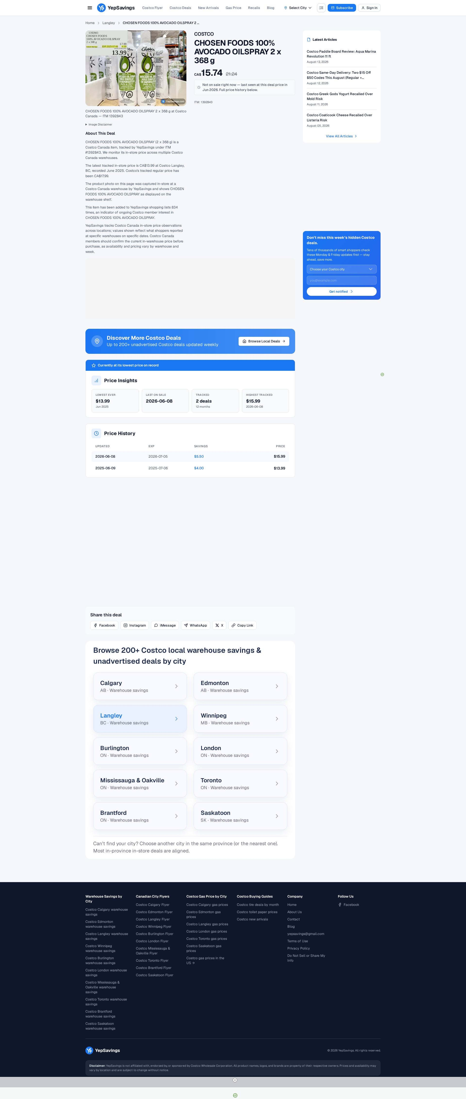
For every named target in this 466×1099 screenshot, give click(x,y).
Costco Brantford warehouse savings (100, 1013)
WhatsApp (198, 625)
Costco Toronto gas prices (206, 938)
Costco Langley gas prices (207, 924)
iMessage (168, 625)
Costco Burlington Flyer (154, 934)
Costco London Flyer (152, 941)
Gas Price (233, 8)
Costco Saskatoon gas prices (203, 948)
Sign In (371, 8)
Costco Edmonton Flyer (154, 912)
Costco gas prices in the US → (205, 960)
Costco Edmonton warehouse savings (100, 924)
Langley (108, 23)
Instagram (137, 625)
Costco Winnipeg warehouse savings (100, 948)
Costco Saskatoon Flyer (154, 975)
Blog (271, 8)
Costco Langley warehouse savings (106, 936)
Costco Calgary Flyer (152, 904)
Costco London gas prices (206, 931)
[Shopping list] (321, 7)
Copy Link (245, 625)
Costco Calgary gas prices (207, 904)
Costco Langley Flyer (153, 919)
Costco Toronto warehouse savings (106, 1001)
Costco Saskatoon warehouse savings (100, 1026)
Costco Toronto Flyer (152, 960)
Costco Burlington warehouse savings (100, 960)
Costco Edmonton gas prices (203, 914)
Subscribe (344, 8)
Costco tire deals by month (258, 904)
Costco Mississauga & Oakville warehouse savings (102, 987)
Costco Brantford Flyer (153, 968)
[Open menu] (89, 7)
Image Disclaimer (100, 124)
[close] (235, 1080)
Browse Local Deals (264, 341)
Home (90, 23)
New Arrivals (208, 8)
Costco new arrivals (252, 919)
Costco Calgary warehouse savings (106, 912)
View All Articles (339, 136)
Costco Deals (180, 8)
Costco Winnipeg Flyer (153, 926)
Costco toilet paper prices (257, 912)
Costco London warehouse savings (106, 972)
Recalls (254, 8)
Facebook (107, 625)
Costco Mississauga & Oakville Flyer (153, 950)
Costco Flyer (152, 8)
